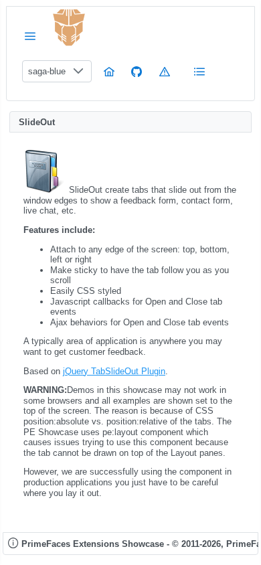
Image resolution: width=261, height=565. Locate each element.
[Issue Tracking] (164, 71)
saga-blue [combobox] (47, 71)
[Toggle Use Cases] (199, 71)
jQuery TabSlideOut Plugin (114, 371)
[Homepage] (109, 71)
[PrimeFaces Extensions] (69, 27)
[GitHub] (136, 71)
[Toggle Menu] (30, 36)
